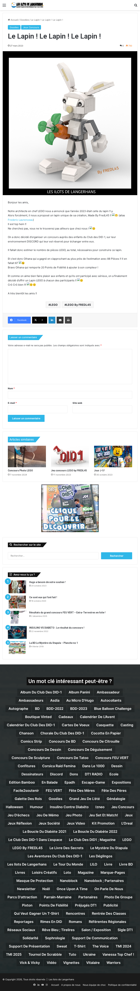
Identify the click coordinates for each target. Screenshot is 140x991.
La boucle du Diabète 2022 (95, 832)
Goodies (24, 19)
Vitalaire (93, 963)
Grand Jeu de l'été (84, 799)
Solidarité (30, 938)
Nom (11, 388)
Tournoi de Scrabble (45, 954)
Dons (74, 774)
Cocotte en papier (106, 733)
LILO (93, 864)
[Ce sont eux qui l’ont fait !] (17, 602)
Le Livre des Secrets (66, 848)
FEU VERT (54, 791)
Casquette (105, 725)
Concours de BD (62, 741)
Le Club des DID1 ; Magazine (92, 840)
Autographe (18, 709)
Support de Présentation (29, 946)
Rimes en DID (51, 922)
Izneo (99, 807)
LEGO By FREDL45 (78, 304)
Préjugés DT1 (86, 905)
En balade (50, 782)
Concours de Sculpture (31, 758)
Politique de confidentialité (122, 984)
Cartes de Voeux (75, 725)
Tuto (72, 954)
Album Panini (79, 692)
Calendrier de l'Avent (97, 717)
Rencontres (75, 913)
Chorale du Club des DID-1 (62, 733)
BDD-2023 (78, 709)
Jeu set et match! (103, 815)
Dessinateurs (32, 774)
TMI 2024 (123, 946)
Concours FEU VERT (112, 758)
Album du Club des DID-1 (41, 692)
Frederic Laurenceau (20, 219)
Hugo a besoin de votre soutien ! (47, 582)
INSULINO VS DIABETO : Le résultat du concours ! (56, 627)
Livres (20, 872)
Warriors (114, 963)
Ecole (113, 774)
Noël (46, 889)
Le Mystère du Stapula (109, 848)
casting (127, 725)
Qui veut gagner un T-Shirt (36, 913)
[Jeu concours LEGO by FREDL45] (70, 456)
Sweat (62, 946)
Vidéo (51, 963)
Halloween (14, 807)
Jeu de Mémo (47, 815)
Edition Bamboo (22, 782)
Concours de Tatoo (72, 758)
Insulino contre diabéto (69, 807)
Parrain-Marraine (58, 897)
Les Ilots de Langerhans (27, 864)
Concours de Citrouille (101, 741)
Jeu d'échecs (19, 815)
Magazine (86, 872)
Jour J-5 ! (99, 470)
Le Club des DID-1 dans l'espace (35, 840)
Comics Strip (31, 741)
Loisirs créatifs (44, 872)
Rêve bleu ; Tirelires (58, 930)
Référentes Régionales (107, 922)
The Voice (100, 946)
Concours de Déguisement (90, 750)
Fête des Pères (114, 791)
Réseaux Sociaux (21, 930)
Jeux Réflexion (20, 823)
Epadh (70, 782)
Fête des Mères (82, 791)
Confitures (26, 766)
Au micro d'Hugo (80, 700)
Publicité (110, 905)
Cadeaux (66, 717)
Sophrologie (55, 938)
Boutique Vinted (38, 717)
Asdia (54, 700)
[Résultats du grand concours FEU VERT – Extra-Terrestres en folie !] (17, 617)
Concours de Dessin (44, 750)
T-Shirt (80, 946)
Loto (67, 872)
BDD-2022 (54, 709)
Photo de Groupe (118, 897)
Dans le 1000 (93, 766)
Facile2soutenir (26, 791)
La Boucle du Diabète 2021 (44, 832)
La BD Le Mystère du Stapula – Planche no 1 (53, 643)
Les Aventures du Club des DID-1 (55, 856)
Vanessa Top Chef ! (118, 954)
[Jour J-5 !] (113, 456)
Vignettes (71, 963)
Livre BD (126, 864)
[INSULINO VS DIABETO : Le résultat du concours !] (17, 632)
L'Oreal (126, 823)
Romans (75, 922)
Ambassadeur (108, 692)
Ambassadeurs (31, 700)
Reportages (23, 922)
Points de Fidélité (53, 905)
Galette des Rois (28, 799)
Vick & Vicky (30, 963)
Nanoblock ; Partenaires (104, 881)
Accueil (14, 19)
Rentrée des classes (109, 913)
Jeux (129, 815)
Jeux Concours (31, 27)
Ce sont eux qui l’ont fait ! (43, 597)
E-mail (12, 403)
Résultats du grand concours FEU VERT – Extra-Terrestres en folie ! (67, 612)
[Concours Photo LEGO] (27, 456)
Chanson (26, 733)
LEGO (54, 304)
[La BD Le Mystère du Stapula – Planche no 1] (17, 647)
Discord (56, 774)
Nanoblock (69, 881)
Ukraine (89, 954)
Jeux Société (49, 823)
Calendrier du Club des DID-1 (31, 725)
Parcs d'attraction (22, 897)
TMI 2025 (14, 954)
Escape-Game (93, 782)
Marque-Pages (113, 872)
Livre (108, 864)
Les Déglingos (100, 856)
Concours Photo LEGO (20, 470)
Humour (36, 807)
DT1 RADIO (94, 774)
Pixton (27, 905)
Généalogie (116, 799)
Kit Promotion (103, 823)
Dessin (116, 766)
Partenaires (87, 897)
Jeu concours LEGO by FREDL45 (69, 470)
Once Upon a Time (72, 889)
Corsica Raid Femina (58, 766)
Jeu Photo (74, 815)
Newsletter (26, 889)
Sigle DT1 (125, 930)
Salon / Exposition (96, 930)
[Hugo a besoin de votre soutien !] (17, 586)
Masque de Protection (34, 881)
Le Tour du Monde (68, 864)
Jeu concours (122, 807)
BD (37, 709)
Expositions (121, 782)
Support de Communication (95, 938)
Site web (77, 403)
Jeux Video (76, 823)
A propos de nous (70, 984)
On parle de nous (108, 889)
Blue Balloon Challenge (112, 709)
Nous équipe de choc (94, 984)
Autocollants (111, 700)
